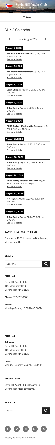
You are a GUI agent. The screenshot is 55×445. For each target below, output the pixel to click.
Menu (29, 17)
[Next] (45, 39)
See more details (14, 59)
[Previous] (9, 39)
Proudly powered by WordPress (20, 437)
